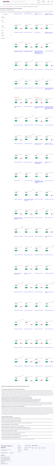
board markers (7, 414)
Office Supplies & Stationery (8, 6)
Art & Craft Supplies (17, 6)
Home (1, 6)
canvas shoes (51, 413)
